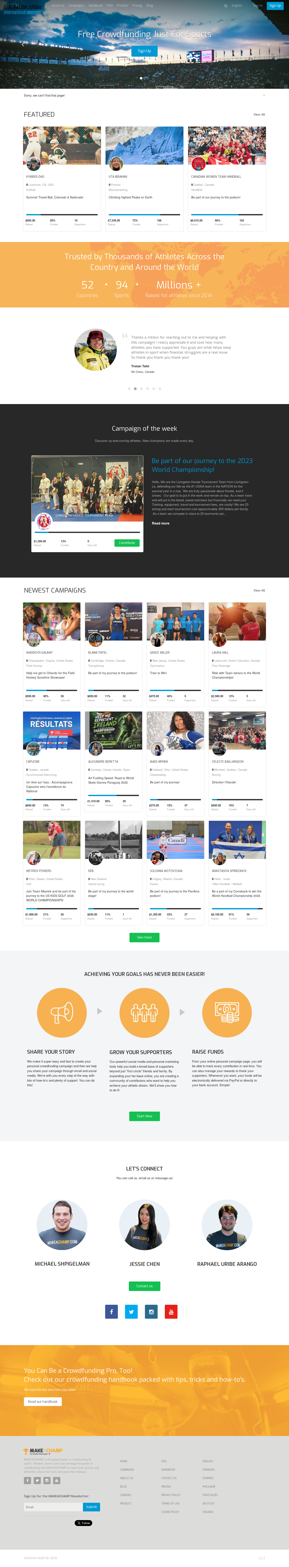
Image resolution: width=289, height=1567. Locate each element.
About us (57, 5)
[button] (21, 44)
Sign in (258, 5)
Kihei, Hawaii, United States (45, 879)
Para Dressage (221, 666)
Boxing (216, 775)
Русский (209, 1486)
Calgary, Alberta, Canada (167, 879)
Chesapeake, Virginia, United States (50, 660)
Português (210, 1495)
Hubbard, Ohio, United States (169, 770)
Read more (160, 523)
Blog (149, 5)
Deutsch (208, 1503)
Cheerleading (158, 775)
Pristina (115, 185)
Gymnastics (157, 666)
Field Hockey (34, 666)
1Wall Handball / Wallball (227, 884)
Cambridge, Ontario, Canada (107, 660)
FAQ (110, 5)
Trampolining (96, 666)
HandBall (196, 190)
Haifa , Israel (221, 879)
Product (122, 5)
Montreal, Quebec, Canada (230, 770)
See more (144, 937)
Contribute (127, 543)
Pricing (137, 5)
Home (123, 1461)
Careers (125, 1495)
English (208, 1461)
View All (259, 114)
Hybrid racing (96, 884)
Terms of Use (170, 1503)
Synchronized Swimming (41, 775)
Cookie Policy (170, 1512)
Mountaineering (118, 190)
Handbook (96, 5)
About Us (126, 1478)
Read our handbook (43, 1401)
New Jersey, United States (168, 660)
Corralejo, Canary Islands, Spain (110, 770)
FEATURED (39, 114)
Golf (28, 884)
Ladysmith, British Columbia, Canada (236, 660)
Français (209, 1469)
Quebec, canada (38, 770)
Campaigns (76, 5)
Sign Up (275, 5)
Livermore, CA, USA (41, 185)
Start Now (144, 1116)
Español (208, 1478)
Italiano (208, 1512)
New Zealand (98, 879)
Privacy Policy (170, 1495)
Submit (91, 1507)
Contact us (144, 1286)
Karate (154, 884)
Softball (31, 190)
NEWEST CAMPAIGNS (55, 590)
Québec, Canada (203, 185)
